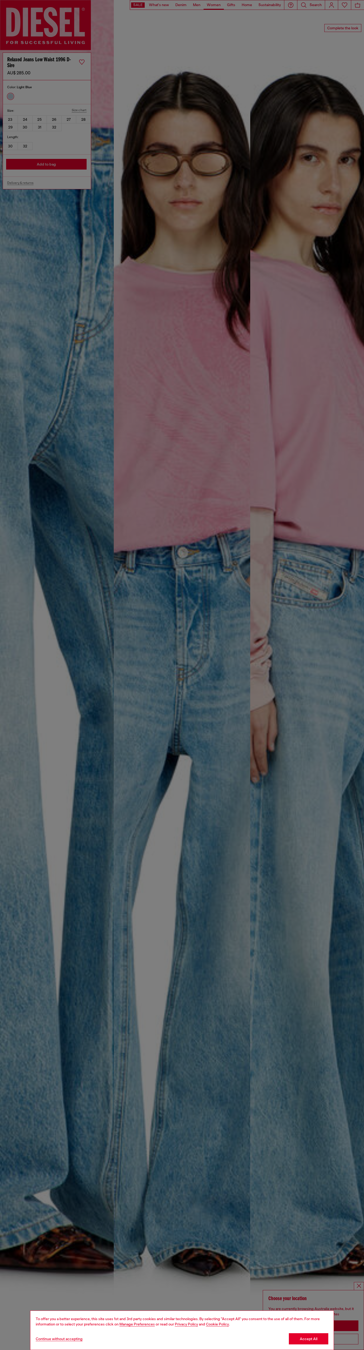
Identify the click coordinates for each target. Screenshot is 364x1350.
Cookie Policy (217, 1324)
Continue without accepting (59, 1339)
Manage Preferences (137, 1324)
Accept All (308, 1339)
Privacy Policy (186, 1324)
